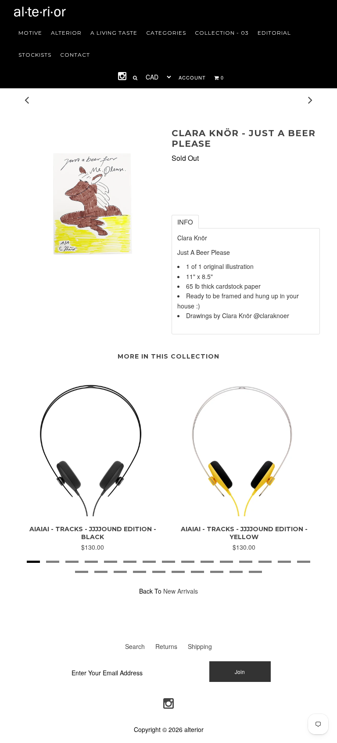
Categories (166, 32)
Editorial (274, 32)
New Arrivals (180, 591)
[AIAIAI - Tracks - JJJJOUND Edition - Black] (93, 513)
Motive (30, 32)
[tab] (185, 221)
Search (135, 646)
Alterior (66, 32)
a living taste (113, 32)
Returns (166, 646)
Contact (75, 54)
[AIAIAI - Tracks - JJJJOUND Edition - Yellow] (244, 513)
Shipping (200, 646)
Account (192, 77)
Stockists (34, 54)
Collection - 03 (222, 32)
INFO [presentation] (185, 221)
